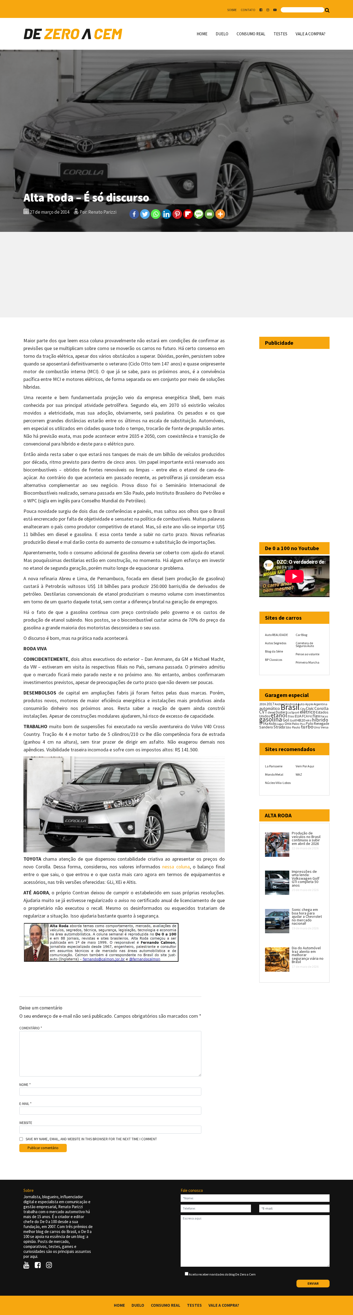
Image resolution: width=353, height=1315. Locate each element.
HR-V (308, 720)
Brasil (289, 707)
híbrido (320, 720)
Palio (295, 723)
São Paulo (292, 727)
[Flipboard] (188, 214)
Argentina (320, 704)
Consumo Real (251, 33)
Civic (310, 708)
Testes (280, 33)
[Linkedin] (166, 214)
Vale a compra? (310, 33)
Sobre (232, 10)
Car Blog (301, 635)
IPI (261, 723)
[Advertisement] (176, 274)
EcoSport (292, 712)
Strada (279, 727)
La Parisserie (273, 766)
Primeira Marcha (307, 662)
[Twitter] (145, 214)
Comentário (30, 1028)
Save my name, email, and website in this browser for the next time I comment (91, 1139)
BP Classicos (273, 660)
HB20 (300, 720)
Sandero (266, 727)
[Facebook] (134, 214)
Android (280, 704)
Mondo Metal (274, 774)
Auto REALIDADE (276, 635)
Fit (310, 716)
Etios (291, 716)
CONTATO (248, 10)
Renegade (321, 723)
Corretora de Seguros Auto (305, 644)
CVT (263, 712)
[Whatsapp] (156, 214)
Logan (280, 724)
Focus (324, 716)
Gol (286, 720)
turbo (307, 726)
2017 (270, 703)
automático (269, 708)
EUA (298, 716)
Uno (317, 727)
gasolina (270, 719)
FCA (305, 716)
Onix (288, 723)
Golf (293, 720)
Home (202, 33)
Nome (25, 1084)
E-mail (25, 1103)
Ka (266, 723)
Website (25, 1123)
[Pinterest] (177, 214)
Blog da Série (274, 651)
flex (316, 716)
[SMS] (199, 214)
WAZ (299, 774)
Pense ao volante (307, 654)
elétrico (307, 712)
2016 (262, 704)
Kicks (272, 723)
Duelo (222, 33)
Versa (324, 727)
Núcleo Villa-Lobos (278, 783)
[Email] (209, 214)
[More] (220, 214)
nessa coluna (175, 866)
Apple (309, 704)
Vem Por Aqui (305, 766)
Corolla (321, 708)
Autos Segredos (275, 643)
